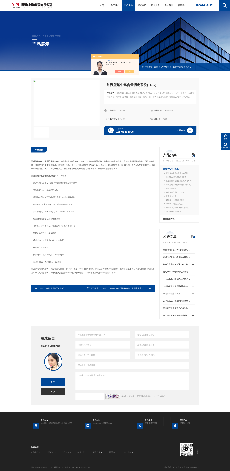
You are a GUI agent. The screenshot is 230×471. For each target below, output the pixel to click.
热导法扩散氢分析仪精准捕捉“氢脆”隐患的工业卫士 (179, 315)
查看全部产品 (169, 219)
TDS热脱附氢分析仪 (173, 211)
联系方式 (96, 452)
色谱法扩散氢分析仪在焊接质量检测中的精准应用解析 (179, 257)
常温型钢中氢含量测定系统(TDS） (179, 185)
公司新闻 (65, 452)
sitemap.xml (194, 467)
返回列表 (94, 288)
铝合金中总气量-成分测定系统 (177, 208)
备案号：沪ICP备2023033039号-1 (78, 467)
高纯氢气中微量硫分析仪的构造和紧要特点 (179, 308)
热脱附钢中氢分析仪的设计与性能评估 (179, 250)
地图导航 (112, 452)
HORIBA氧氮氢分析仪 (174, 204)
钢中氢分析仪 (171, 188)
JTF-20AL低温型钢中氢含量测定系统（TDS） (129, 288)
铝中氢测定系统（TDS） (175, 192)
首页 (102, 5)
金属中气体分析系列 (181, 67)
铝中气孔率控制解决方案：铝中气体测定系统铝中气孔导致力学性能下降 (179, 264)
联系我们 (182, 5)
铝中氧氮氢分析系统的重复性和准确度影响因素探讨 (179, 301)
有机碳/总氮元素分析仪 (56, 288)
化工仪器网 (177, 467)
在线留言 (168, 5)
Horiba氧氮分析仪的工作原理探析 (177, 279)
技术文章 (155, 5)
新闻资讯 (142, 5)
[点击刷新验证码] (112, 396)
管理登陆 (185, 467)
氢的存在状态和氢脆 (171, 294)
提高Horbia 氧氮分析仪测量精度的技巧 (179, 272)
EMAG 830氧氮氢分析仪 (175, 200)
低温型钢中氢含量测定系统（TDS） (179, 181)
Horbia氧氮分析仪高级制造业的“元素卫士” (179, 286)
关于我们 (115, 5)
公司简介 (50, 452)
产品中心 (128, 5)
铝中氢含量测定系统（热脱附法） (178, 173)
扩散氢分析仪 (171, 196)
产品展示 (165, 67)
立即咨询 (181, 130)
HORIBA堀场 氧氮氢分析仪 (176, 177)
